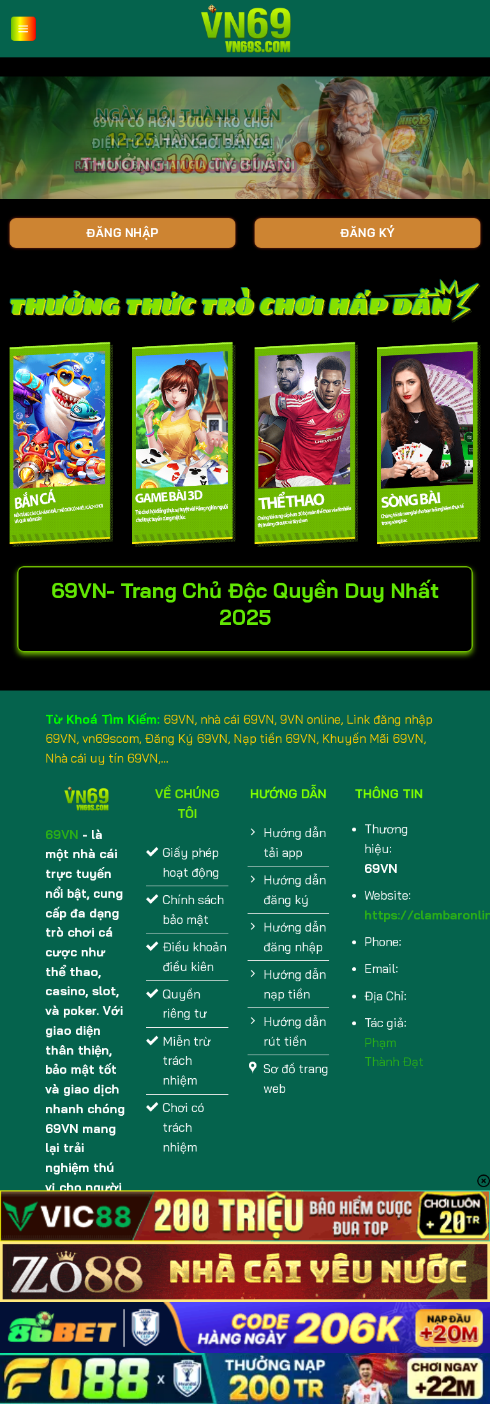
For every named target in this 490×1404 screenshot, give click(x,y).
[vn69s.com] (245, 28)
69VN (61, 834)
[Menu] (23, 29)
